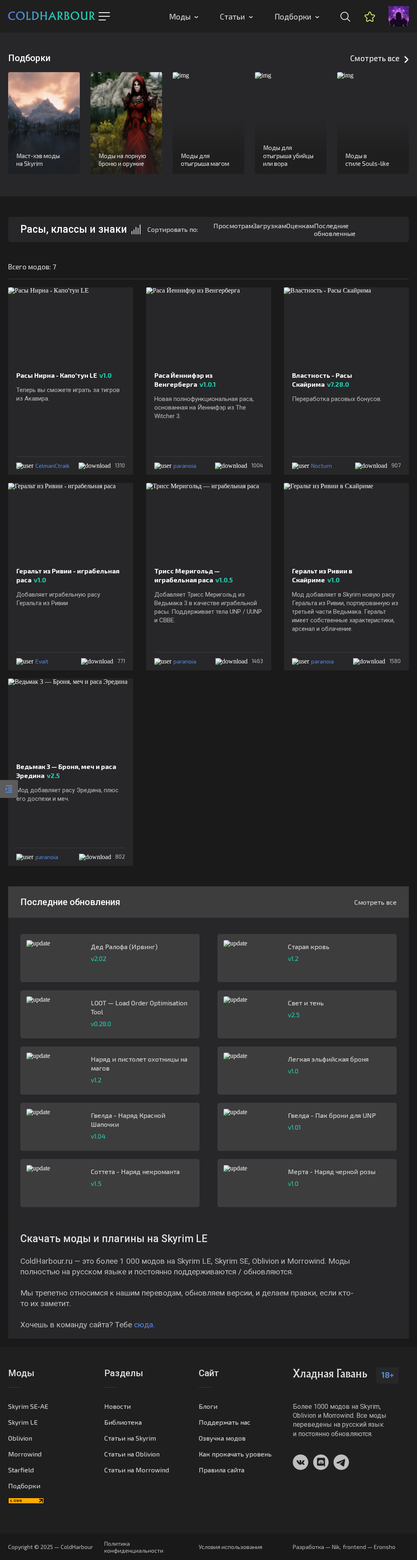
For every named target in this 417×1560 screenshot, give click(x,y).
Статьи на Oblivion (132, 1454)
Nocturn (321, 465)
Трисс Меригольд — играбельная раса (193, 575)
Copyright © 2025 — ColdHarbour (50, 1546)
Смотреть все (374, 58)
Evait (41, 661)
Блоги (208, 1406)
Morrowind (25, 1454)
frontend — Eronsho (369, 1546)
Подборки (293, 16)
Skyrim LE (22, 1422)
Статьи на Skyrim (130, 1438)
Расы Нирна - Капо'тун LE (64, 375)
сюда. (144, 1324)
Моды (180, 16)
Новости (117, 1406)
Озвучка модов (222, 1438)
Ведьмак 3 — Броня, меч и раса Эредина (66, 770)
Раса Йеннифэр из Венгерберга (185, 379)
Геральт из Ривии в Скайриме (322, 575)
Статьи (232, 16)
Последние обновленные (335, 229)
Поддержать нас (224, 1422)
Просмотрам (233, 225)
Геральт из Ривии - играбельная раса (67, 575)
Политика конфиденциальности (133, 1547)
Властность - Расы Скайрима (322, 379)
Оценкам (300, 225)
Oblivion (20, 1438)
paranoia (184, 465)
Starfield (21, 1470)
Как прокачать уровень (235, 1454)
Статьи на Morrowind (136, 1470)
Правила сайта (221, 1470)
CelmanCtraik (52, 465)
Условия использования (230, 1546)
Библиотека (123, 1422)
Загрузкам (269, 225)
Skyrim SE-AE (28, 1406)
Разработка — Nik (316, 1546)
